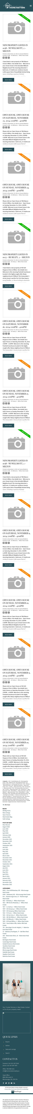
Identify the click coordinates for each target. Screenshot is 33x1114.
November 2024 (7, 860)
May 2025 (5, 851)
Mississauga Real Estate (21, 800)
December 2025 (7, 839)
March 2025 (6, 856)
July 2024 (5, 868)
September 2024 (7, 864)
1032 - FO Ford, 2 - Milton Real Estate (10, 789)
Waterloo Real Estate (21, 801)
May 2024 (5, 872)
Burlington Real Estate (22, 797)
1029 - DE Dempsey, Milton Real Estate (20, 788)
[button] (3, 1083)
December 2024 (7, 858)
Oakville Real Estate (8, 952)
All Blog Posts (6, 810)
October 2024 (6, 862)
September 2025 (7, 845)
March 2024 (6, 876)
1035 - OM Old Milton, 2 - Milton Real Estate (17, 790)
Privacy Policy (8, 1089)
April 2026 (5, 833)
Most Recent (6, 825)
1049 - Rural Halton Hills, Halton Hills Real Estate (18, 793)
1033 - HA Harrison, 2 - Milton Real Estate (15, 915)
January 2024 (6, 878)
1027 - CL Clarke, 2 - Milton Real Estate (14, 786)
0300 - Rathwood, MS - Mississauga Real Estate (15, 782)
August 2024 (6, 866)
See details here (17, 63)
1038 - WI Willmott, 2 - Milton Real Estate (18, 55)
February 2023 (7, 880)
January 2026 (6, 837)
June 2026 (5, 829)
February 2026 (7, 835)
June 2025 (5, 849)
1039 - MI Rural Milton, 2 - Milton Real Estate (15, 921)
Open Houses (6, 815)
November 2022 (7, 884)
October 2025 (6, 843)
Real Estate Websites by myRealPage (20, 1089)
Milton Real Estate (12, 800)
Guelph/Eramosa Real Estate (19, 799)
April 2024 (5, 874)
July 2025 (5, 847)
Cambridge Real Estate (7, 799)
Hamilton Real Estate (9, 946)
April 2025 (5, 853)
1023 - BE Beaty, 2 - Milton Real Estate (17, 261)
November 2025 (7, 841)
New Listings (6, 813)
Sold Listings (6, 819)
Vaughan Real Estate (12, 801)
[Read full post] (16, 29)
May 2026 (5, 831)
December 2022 (7, 882)
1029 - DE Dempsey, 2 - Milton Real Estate (15, 909)
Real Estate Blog (7, 817)
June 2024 (5, 870)
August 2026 (6, 827)
